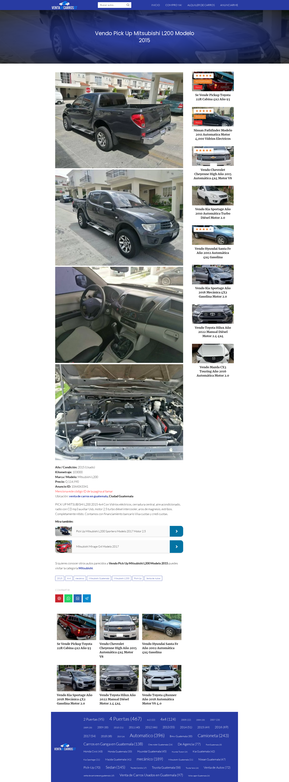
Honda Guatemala (120, 751)
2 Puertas (93, 719)
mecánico (79, 578)
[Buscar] (128, 5)
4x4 (69, 578)
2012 (151, 727)
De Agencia (189, 744)
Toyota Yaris (192, 768)
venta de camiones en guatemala (98, 775)
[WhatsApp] (68, 598)
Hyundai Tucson (179, 752)
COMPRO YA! (173, 5)
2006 (200, 720)
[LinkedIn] (78, 598)
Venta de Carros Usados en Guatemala (151, 775)
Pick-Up (137, 578)
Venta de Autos (153, 578)
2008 (87, 727)
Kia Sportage (91, 759)
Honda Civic (93, 751)
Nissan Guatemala (212, 759)
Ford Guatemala (214, 745)
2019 (121, 736)
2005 (186, 719)
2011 (134, 727)
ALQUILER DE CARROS (201, 5)
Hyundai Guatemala (152, 751)
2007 (215, 719)
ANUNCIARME (229, 5)
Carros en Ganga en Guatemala (113, 743)
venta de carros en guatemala (88, 496)
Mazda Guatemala (118, 759)
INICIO (155, 5)
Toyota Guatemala (166, 767)
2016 (221, 727)
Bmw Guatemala (181, 736)
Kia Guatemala (204, 751)
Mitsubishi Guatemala (99, 578)
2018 (106, 736)
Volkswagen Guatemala (199, 775)
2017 (89, 736)
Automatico (147, 735)
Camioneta (213, 735)
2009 (103, 727)
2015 (59, 578)
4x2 (151, 719)
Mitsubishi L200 (121, 578)
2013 (169, 727)
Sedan (115, 767)
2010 (119, 727)
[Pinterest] (59, 598)
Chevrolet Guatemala (160, 744)
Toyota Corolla (138, 768)
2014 (186, 727)
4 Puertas (125, 719)
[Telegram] (87, 598)
